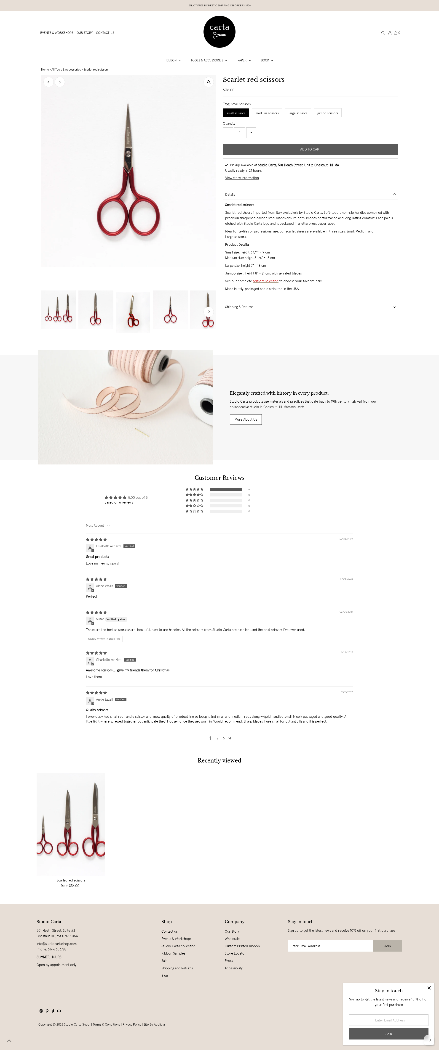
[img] (96, 539)
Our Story (232, 931)
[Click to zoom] (208, 82)
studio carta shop (77, 1024)
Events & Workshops (176, 939)
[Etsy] (59, 1011)
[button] (195, 489)
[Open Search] (383, 33)
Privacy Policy (132, 1024)
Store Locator (235, 953)
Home (45, 69)
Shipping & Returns (239, 307)
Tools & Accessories (207, 60)
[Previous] (48, 82)
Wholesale (232, 939)
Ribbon (171, 60)
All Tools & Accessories (66, 69)
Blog (164, 975)
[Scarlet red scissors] (71, 824)
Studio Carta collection (178, 946)
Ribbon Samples (173, 953)
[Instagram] (41, 1011)
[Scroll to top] (9, 1040)
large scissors (298, 113)
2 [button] (217, 738)
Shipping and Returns (177, 968)
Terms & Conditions (106, 1024)
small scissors (236, 113)
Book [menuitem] (265, 60)
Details (230, 194)
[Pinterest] (47, 1011)
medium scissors (267, 113)
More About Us (246, 419)
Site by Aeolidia (154, 1024)
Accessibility (234, 968)
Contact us (169, 931)
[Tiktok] (53, 1011)
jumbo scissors (327, 113)
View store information (242, 178)
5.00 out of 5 (138, 497)
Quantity (229, 123)
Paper (243, 60)
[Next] (60, 82)
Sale (164, 960)
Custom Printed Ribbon (242, 946)
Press (229, 960)
